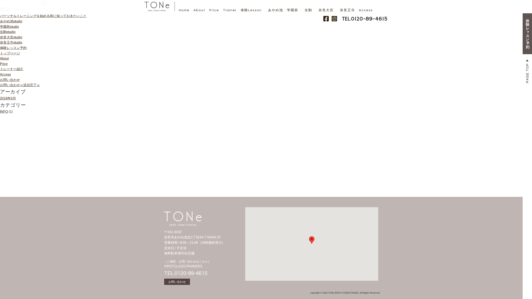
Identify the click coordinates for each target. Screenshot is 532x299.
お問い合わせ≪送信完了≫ (20, 85)
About (199, 10)
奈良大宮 (326, 10)
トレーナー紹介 (11, 69)
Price (214, 10)
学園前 (292, 10)
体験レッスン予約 (13, 48)
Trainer (230, 10)
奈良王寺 (347, 10)
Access (366, 10)
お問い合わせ (10, 80)
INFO (4, 111)
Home (184, 10)
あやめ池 (275, 10)
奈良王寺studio (11, 42)
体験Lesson (251, 10)
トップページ (10, 53)
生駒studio (8, 32)
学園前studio (9, 26)
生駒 (308, 10)
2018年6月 (8, 98)
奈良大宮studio (11, 37)
